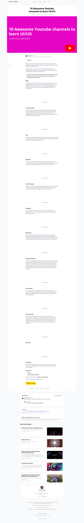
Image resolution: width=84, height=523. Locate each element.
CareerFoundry (11, 77)
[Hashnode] (45, 496)
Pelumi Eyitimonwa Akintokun (39, 403)
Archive (35, 515)
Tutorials (39, 1)
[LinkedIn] (34, 55)
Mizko (10, 65)
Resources (44, 1)
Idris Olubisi (30, 55)
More (49, 1)
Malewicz (10, 69)
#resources (37, 388)
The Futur (10, 79)
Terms (49, 515)
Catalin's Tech (34, 509)
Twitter (38, 377)
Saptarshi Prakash (12, 74)
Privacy (46, 515)
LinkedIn (42, 377)
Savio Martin (36, 374)
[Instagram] (39, 496)
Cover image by (30, 374)
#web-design (31, 388)
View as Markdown (50, 14)
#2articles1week (47, 388)
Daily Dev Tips (39, 509)
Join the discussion (58, 395)
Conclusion (11, 80)
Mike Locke (11, 73)
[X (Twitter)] (33, 55)
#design (41, 388)
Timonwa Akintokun (27, 397)
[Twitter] (38, 496)
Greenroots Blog (44, 509)
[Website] (44, 496)
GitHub (46, 377)
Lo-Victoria (49, 509)
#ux (27, 388)
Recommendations (40, 515)
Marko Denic (54, 509)
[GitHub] (41, 496)
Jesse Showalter (11, 66)
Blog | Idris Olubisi (13, 1)
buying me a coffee (52, 502)
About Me (34, 1)
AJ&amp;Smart (11, 72)
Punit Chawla (11, 76)
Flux (10, 68)
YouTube (29, 373)
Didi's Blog (30, 509)
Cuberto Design (11, 70)
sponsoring (47, 502)
